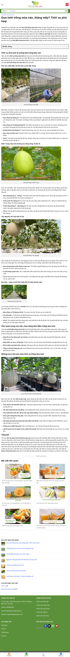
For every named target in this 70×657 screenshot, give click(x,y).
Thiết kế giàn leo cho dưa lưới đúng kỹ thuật (19, 548)
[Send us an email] (49, 626)
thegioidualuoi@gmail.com (13, 611)
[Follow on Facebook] (45, 626)
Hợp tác (3, 636)
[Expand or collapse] (67, 46)
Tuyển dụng (4, 632)
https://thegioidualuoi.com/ (15, 614)
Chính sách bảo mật (42, 601)
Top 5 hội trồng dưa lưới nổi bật (16, 570)
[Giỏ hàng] (67, 4)
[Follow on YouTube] (56, 626)
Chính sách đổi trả (41, 612)
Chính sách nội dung (42, 615)
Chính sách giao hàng (43, 608)
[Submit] (66, 11)
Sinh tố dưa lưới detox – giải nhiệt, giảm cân (19, 576)
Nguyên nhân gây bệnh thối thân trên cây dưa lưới (21, 559)
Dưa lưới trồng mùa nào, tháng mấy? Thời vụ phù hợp (22, 543)
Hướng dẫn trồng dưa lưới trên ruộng (17, 554)
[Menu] (2, 5)
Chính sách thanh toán (43, 605)
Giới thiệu (4, 625)
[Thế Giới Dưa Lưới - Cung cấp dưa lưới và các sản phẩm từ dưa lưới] (35, 4)
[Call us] (53, 626)
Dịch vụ (3, 586)
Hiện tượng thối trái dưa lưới (15, 565)
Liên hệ (3, 628)
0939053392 (10, 607)
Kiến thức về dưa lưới (7, 14)
